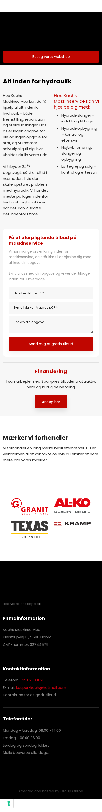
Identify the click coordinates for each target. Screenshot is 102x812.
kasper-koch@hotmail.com (41, 687)
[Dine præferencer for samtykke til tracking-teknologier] (8, 803)
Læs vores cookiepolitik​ (22, 603)
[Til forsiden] (51, 31)
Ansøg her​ (51, 401)
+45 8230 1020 (32, 680)
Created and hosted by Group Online (51, 791)
